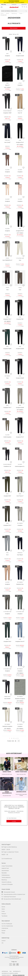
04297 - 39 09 (6, 849)
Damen (3, 906)
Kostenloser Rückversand (10, 896)
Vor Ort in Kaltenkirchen (7, 926)
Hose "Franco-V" (20, 495)
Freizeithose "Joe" (7, 466)
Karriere (3, 930)
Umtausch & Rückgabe (7, 884)
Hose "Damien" (7, 698)
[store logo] (11, 7)
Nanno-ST (7, 85)
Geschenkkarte (5, 870)
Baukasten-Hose (19, 584)
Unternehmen (5, 928)
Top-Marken (4, 916)
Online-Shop (3, 4)
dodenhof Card (5, 868)
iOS (2, 943)
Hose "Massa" (20, 554)
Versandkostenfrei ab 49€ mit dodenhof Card (14, 894)
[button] (11, 51)
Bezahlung (4, 879)
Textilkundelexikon (6, 877)
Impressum (5, 971)
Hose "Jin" (20, 112)
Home (2, 13)
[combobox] (14, 10)
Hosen (20, 13)
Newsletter (4, 873)
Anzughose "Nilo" (20, 319)
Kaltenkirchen (24, 4)
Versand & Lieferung (6, 882)
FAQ (10, 971)
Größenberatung (5, 875)
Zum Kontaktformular (7, 858)
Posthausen (14, 4)
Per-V (7, 554)
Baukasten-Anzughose (20, 698)
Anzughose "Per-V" (20, 142)
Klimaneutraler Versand (9, 892)
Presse (3, 933)
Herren (7, 13)
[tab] (14, 28)
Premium (4, 913)
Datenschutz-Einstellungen (10, 973)
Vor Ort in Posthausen (7, 923)
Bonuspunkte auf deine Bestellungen (12, 899)
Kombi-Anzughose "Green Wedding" (20, 466)
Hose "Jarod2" (7, 142)
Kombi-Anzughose (7, 437)
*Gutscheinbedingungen (14, 956)
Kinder (3, 911)
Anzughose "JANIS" (7, 112)
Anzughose (7, 55)
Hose (20, 260)
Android (3, 940)
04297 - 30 (5, 854)
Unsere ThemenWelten (7, 866)
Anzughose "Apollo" (20, 55)
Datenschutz (17, 971)
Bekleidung (14, 13)
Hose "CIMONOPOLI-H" (7, 260)
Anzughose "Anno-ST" (19, 641)
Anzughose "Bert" (7, 495)
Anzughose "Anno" (7, 641)
